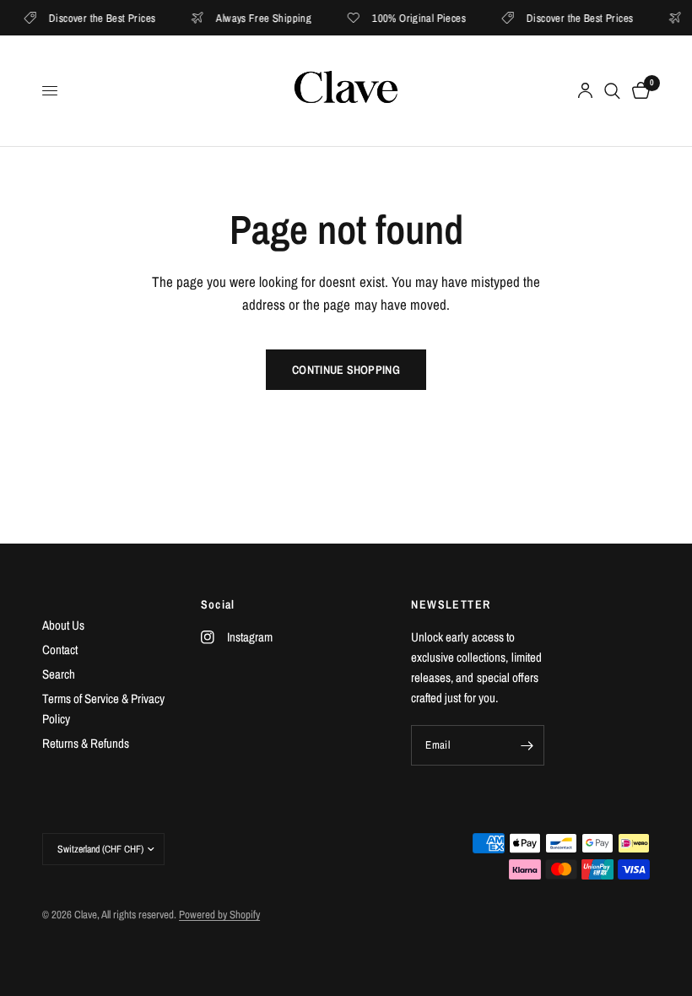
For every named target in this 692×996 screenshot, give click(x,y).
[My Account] (585, 90)
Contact (60, 649)
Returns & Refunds (85, 743)
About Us (63, 625)
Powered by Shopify (219, 914)
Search (58, 674)
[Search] (612, 90)
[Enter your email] (527, 745)
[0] (638, 90)
